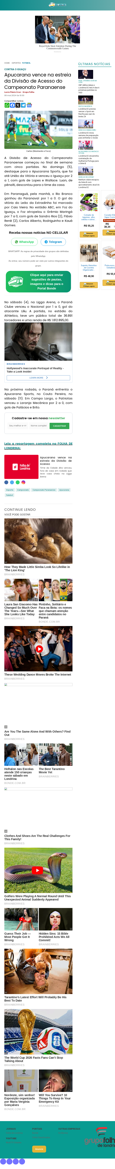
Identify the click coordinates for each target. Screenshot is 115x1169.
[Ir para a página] (57, 5)
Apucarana (64, 490)
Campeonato (23, 490)
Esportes (16, 63)
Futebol (26, 63)
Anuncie (39, 1149)
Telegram (55, 241)
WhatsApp (26, 241)
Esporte (9, 490)
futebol (9, 495)
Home (7, 63)
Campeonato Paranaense (44, 490)
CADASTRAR (59, 425)
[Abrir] (2, 5)
